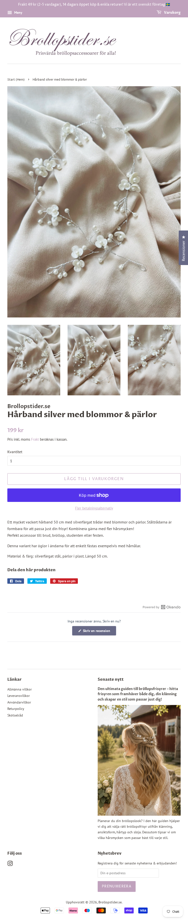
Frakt (35, 439)
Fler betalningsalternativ (94, 508)
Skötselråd (15, 715)
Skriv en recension (99, 632)
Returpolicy (15, 708)
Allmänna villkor (19, 689)
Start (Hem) (16, 80)
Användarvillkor (19, 702)
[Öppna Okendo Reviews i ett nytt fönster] (162, 607)
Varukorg (172, 12)
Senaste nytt (111, 679)
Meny (17, 12)
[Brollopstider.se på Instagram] (10, 864)
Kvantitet (14, 451)
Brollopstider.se (110, 902)
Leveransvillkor (18, 695)
